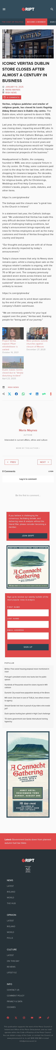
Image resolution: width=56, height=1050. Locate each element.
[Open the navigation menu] (4, 9)
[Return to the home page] (28, 860)
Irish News (11, 92)
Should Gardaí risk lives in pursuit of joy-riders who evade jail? (27, 707)
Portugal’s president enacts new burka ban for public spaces (25, 678)
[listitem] (28, 886)
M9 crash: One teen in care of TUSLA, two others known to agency (27, 699)
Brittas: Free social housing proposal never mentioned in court (27, 670)
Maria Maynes (12, 90)
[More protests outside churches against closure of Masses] (37, 333)
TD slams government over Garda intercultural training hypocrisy (26, 720)
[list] (28, 891)
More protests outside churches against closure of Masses (37, 344)
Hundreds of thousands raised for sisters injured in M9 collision (26, 686)
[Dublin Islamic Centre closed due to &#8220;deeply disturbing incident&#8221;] (13, 362)
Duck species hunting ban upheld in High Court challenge (28, 713)
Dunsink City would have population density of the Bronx (27, 693)
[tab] (12, 21)
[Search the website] (52, 9)
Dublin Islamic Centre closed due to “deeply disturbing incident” (12, 373)
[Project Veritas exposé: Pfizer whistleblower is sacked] (13, 333)
